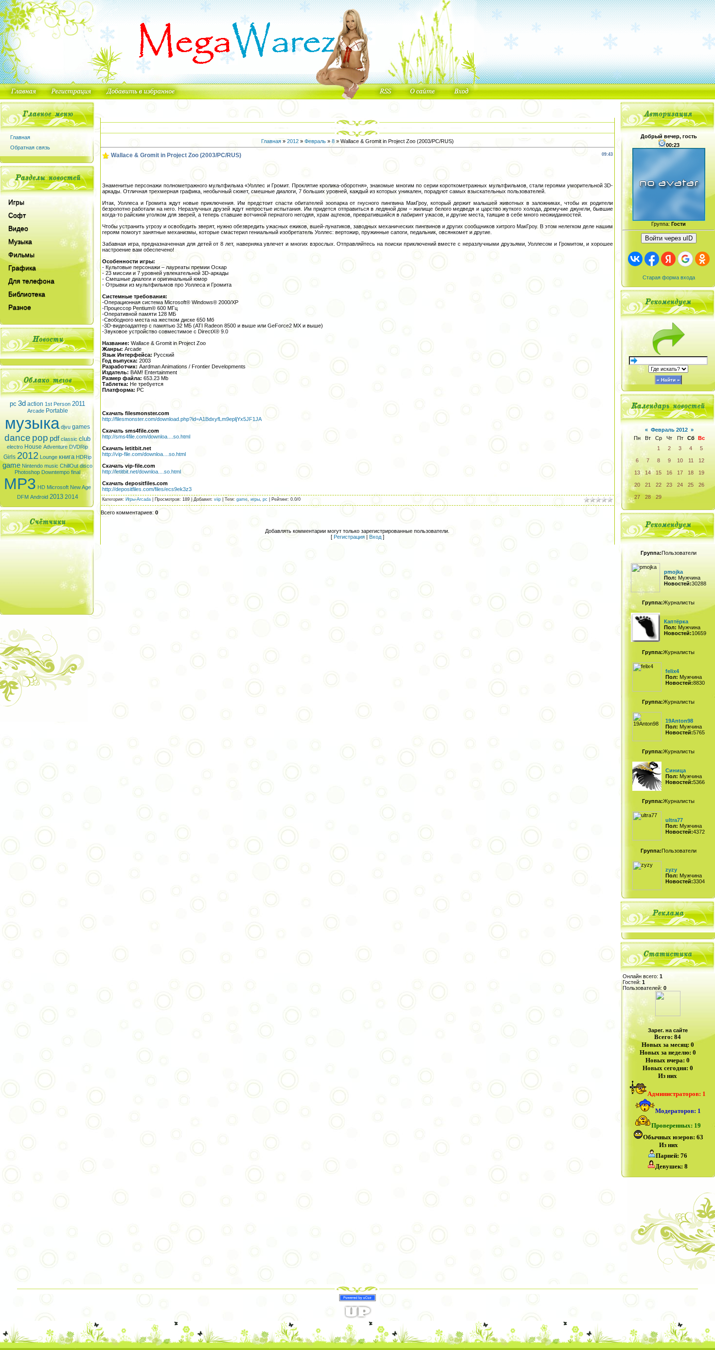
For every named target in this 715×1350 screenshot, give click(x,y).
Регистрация (349, 537)
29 (658, 497)
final (75, 472)
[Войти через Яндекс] (668, 259)
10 (680, 460)
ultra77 (674, 820)
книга (66, 456)
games (81, 426)
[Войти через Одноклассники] (702, 259)
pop (40, 438)
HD (41, 487)
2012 (27, 455)
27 (637, 497)
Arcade (35, 411)
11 (691, 460)
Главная (20, 137)
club (84, 438)
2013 (56, 496)
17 (680, 472)
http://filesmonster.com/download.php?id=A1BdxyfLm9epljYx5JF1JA (182, 419)
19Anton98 (679, 721)
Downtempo (55, 472)
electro (15, 447)
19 (701, 472)
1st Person (58, 404)
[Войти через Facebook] (651, 259)
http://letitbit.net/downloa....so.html (141, 471)
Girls (9, 457)
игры (255, 499)
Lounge (48, 457)
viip (217, 499)
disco (86, 466)
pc (13, 403)
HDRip (83, 457)
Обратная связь (30, 147)
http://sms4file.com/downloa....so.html (146, 436)
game (11, 465)
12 (701, 460)
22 (658, 485)
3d (22, 403)
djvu (66, 427)
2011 (78, 403)
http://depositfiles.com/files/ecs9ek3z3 (147, 489)
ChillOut (69, 466)
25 (691, 485)
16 (669, 472)
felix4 (672, 671)
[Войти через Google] (685, 259)
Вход (375, 537)
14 (648, 472)
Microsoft (58, 487)
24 (680, 485)
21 (648, 485)
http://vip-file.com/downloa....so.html (144, 454)
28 (648, 497)
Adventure (55, 447)
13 (637, 472)
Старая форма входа (669, 277)
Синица (675, 770)
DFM (23, 497)
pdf (54, 438)
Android (39, 497)
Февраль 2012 (669, 430)
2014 (71, 496)
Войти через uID (669, 238)
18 (691, 472)
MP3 (20, 484)
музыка (32, 423)
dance (17, 438)
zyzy (671, 870)
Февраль (315, 141)
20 (637, 485)
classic (69, 439)
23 (669, 485)
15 (658, 472)
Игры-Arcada (138, 499)
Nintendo (32, 466)
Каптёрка (676, 621)
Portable (57, 410)
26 (701, 485)
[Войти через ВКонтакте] (635, 259)
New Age (80, 487)
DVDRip (78, 447)
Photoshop (27, 472)
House (33, 446)
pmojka (673, 572)
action (35, 404)
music (51, 466)
